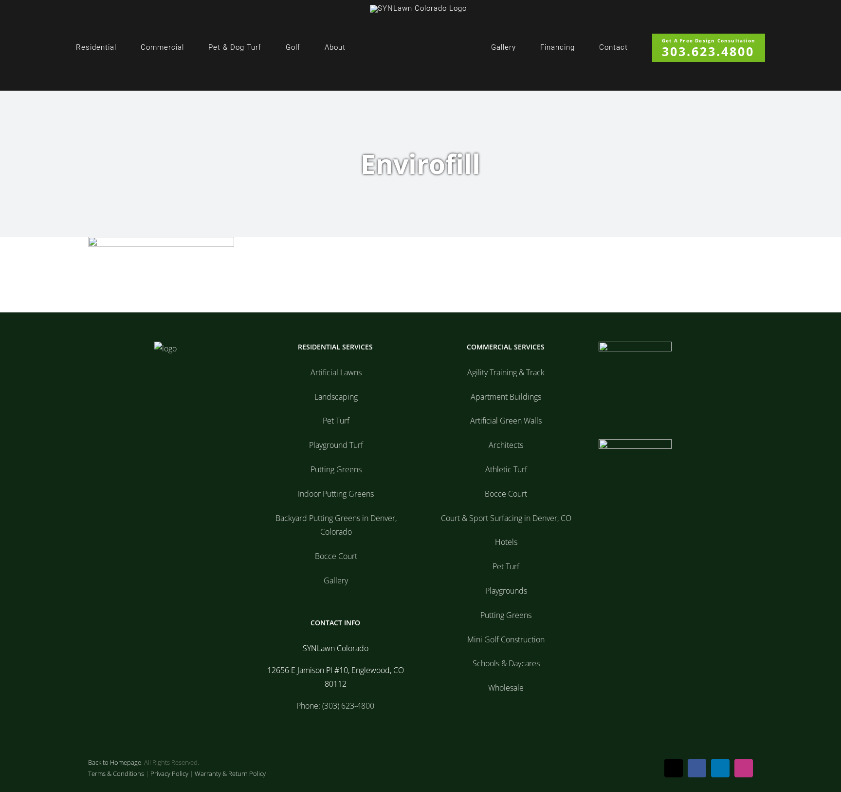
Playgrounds (506, 590)
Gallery (336, 580)
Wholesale (506, 687)
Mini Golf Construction (506, 639)
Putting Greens (336, 469)
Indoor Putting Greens (336, 493)
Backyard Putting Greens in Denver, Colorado (336, 525)
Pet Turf (336, 420)
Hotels (506, 542)
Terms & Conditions (116, 773)
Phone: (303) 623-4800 (335, 705)
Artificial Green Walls (506, 420)
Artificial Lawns (336, 372)
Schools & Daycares (506, 663)
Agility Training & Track (506, 372)
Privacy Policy (169, 773)
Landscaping (336, 396)
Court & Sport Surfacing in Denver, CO (506, 518)
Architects (506, 445)
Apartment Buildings (506, 396)
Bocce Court (336, 556)
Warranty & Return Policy (230, 773)
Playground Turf (336, 445)
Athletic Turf (506, 469)
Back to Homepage (114, 762)
